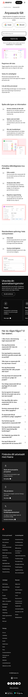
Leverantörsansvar (6, 662)
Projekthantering (5, 569)
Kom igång (19, 2)
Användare (4, 638)
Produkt (4, 595)
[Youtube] (19, 683)
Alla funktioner (5, 542)
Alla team (4, 621)
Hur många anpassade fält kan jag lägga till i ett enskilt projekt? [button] (11, 386)
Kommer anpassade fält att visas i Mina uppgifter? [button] (10, 409)
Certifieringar (18, 592)
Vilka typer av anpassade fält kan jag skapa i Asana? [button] (11, 362)
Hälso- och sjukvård (6, 601)
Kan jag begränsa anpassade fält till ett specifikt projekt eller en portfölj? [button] (11, 355)
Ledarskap (4, 635)
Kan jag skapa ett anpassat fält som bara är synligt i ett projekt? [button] (11, 377)
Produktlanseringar (19, 558)
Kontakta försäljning (9, 519)
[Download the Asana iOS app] (9, 693)
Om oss (4, 632)
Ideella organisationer (7, 615)
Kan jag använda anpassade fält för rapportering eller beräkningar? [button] (11, 429)
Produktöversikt (5, 539)
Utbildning (4, 609)
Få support (17, 587)
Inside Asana (5, 643)
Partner (16, 614)
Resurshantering (5, 571)
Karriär (3, 641)
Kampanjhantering (19, 539)
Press (3, 649)
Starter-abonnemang (6, 552)
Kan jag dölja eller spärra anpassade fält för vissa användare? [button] (9, 402)
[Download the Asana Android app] (18, 693)
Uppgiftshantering (19, 569)
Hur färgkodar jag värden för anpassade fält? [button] (11, 436)
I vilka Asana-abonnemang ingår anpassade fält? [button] (10, 340)
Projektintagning (18, 567)
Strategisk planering (19, 564)
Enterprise (4, 560)
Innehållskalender (19, 542)
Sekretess (4, 660)
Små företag (5, 584)
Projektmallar (18, 606)
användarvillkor (18, 44)
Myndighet (4, 606)
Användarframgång (19, 608)
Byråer (3, 618)
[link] (7, 7)
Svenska (15, 678)
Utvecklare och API (19, 611)
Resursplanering (18, 561)
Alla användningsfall (19, 572)
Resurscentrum (18, 598)
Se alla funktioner (8, 294)
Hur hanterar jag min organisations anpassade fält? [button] (11, 422)
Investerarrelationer (6, 652)
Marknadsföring (5, 587)
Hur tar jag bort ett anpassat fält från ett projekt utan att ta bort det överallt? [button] (11, 394)
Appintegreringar (6, 563)
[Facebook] (16, 683)
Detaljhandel (5, 604)
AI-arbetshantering (6, 566)
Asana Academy (18, 589)
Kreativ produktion (19, 545)
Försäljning (4, 598)
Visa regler (6, 318)
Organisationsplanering (20, 555)
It (2, 592)
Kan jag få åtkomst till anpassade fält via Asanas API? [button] (12, 442)
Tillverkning (4, 612)
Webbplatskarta (18, 617)
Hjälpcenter (17, 584)
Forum (16, 595)
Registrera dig (14, 38)
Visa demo (6, 498)
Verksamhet (4, 589)
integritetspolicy (9, 44)
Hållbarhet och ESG (6, 665)
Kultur (3, 646)
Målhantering (18, 548)
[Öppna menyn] (24, 2)
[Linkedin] (11, 683)
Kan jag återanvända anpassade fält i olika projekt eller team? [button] (11, 369)
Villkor (11, 688)
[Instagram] (14, 683)
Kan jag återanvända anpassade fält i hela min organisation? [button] (9, 347)
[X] (8, 683)
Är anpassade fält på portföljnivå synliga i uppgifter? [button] (11, 415)
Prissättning (4, 549)
